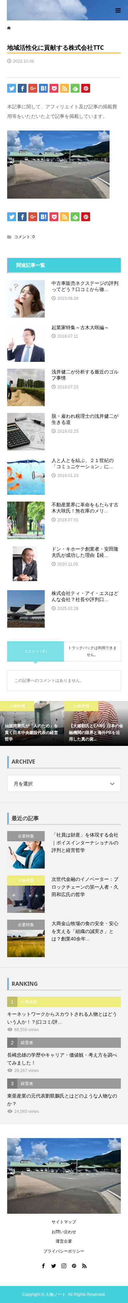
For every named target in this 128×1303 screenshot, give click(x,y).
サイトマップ (64, 1222)
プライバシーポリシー (63, 1251)
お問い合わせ (64, 1231)
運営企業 (64, 1241)
